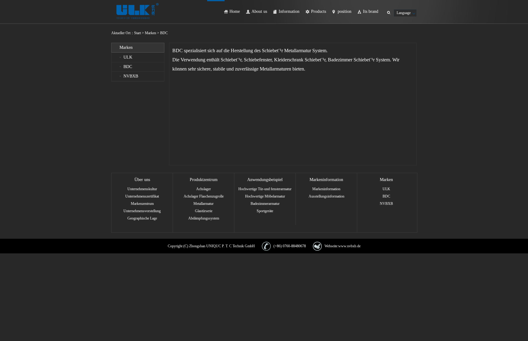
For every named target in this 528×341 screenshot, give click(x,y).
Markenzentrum (142, 203)
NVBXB (386, 203)
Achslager (203, 189)
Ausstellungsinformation (326, 196)
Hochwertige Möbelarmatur (265, 196)
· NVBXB (128, 76)
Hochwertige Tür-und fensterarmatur (265, 189)
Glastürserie (203, 211)
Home (234, 11)
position (344, 11)
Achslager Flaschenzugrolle (204, 196)
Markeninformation (326, 189)
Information (289, 11)
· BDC (125, 66)
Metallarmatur (203, 203)
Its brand (370, 11)
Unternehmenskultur (142, 189)
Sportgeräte (265, 211)
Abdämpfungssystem (203, 218)
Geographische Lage (142, 218)
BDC (386, 196)
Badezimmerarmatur (265, 203)
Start (138, 33)
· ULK (125, 57)
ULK (386, 189)
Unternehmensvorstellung (142, 211)
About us (259, 11)
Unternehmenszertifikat (142, 196)
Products (318, 11)
